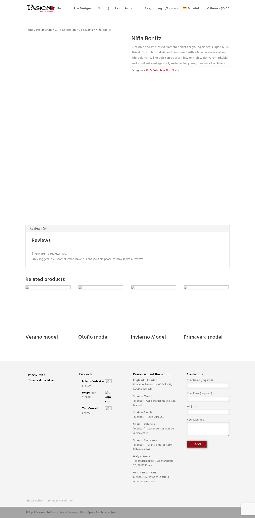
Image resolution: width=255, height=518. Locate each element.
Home (37, 9)
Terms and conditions (41, 380)
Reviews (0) (38, 228)
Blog (147, 9)
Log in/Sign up (167, 9)
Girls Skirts (85, 30)
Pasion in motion (127, 9)
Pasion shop (44, 30)
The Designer (83, 9)
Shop (102, 9)
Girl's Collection (65, 30)
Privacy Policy (36, 375)
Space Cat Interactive (102, 512)
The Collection (57, 9)
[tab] (38, 228)
